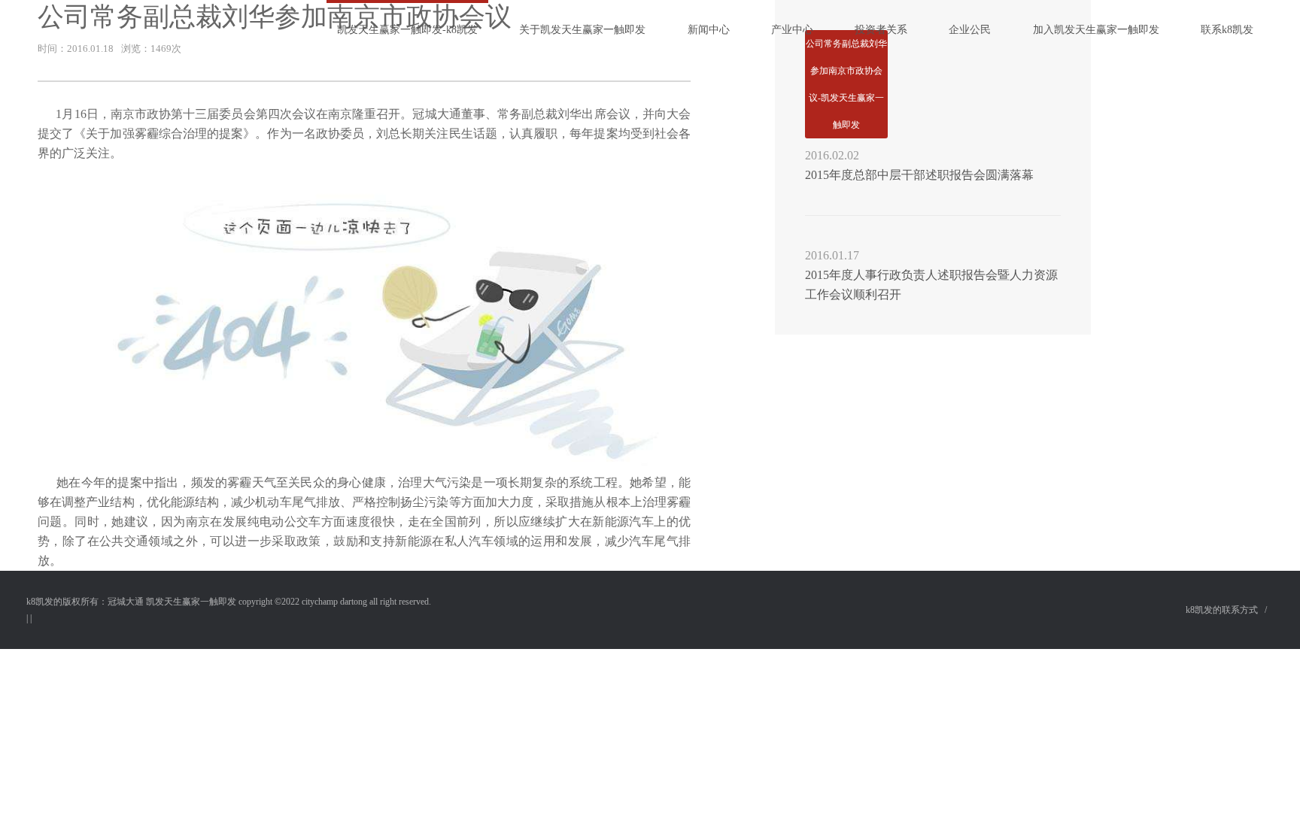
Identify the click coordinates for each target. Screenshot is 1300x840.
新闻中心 (709, 29)
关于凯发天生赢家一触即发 (582, 29)
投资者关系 (881, 29)
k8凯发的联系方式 (1222, 610)
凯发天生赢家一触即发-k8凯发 (407, 29)
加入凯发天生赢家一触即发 (1096, 29)
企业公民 (970, 29)
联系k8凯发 (1227, 29)
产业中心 (792, 29)
